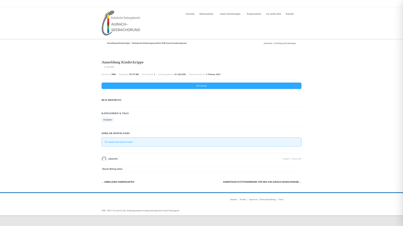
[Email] (293, 3)
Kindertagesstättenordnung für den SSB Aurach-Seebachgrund (262, 182)
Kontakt (290, 14)
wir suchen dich (273, 14)
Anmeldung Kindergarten (118, 182)
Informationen (206, 14)
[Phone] (280, 3)
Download (201, 85)
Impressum (253, 199)
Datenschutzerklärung (268, 199)
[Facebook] (286, 3)
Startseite (190, 14)
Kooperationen (254, 14)
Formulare (107, 120)
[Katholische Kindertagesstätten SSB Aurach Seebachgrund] (121, 23)
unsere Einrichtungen (230, 14)
